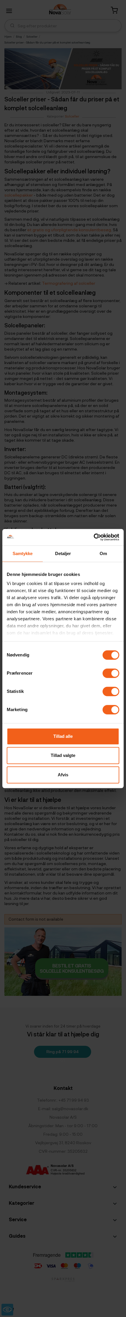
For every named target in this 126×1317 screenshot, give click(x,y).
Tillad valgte (63, 755)
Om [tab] (103, 553)
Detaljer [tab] (63, 553)
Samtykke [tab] (23, 553)
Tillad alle (63, 736)
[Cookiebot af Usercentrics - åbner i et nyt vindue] (93, 537)
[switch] (111, 673)
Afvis (63, 774)
